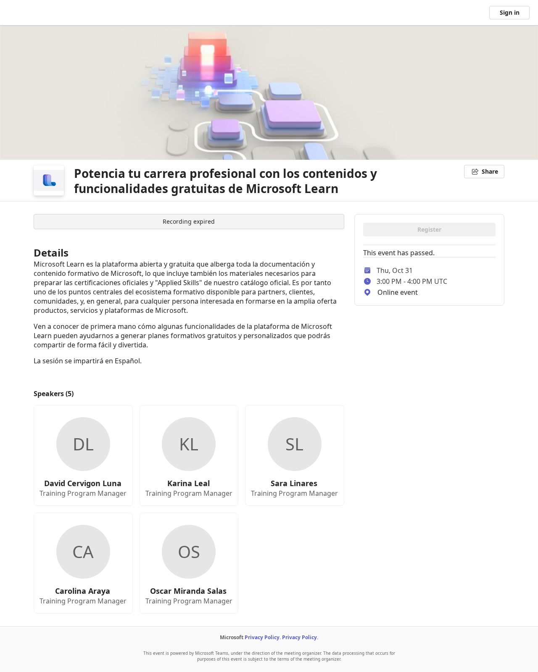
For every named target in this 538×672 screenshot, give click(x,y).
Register (429, 229)
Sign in (510, 12)
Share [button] (490, 171)
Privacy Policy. (263, 637)
